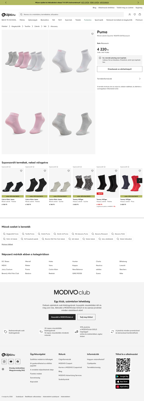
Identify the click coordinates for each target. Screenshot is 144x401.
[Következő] (138, 2)
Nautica (99, 265)
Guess (98, 273)
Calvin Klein (53, 269)
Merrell (28, 261)
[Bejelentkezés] (129, 14)
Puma (102, 32)
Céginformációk (65, 359)
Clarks (98, 261)
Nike (121, 273)
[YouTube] (10, 361)
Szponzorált (5, 167)
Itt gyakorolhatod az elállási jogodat (41, 364)
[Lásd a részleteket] (139, 78)
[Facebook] (17, 361)
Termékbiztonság (93, 367)
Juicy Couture (7, 269)
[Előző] (5, 2)
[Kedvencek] (134, 14)
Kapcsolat (34, 382)
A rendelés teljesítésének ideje (42, 370)
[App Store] (122, 382)
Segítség (139, 8)
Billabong (123, 261)
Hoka (51, 261)
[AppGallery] (122, 387)
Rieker (27, 265)
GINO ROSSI (77, 273)
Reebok (52, 273)
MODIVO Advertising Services (70, 375)
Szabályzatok (64, 379)
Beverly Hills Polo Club (10, 273)
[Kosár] (139, 14)
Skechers (123, 269)
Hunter (75, 261)
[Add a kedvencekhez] (92, 33)
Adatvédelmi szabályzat (51, 397)
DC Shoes (5, 261)
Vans (51, 265)
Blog (94, 8)
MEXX (4, 265)
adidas (98, 269)
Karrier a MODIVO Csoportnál (70, 367)
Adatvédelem (65, 397)
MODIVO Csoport (65, 363)
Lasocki (122, 265)
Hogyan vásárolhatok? (95, 359)
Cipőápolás (91, 363)
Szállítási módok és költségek (41, 359)
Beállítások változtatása (33, 397)
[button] (25, 61)
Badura (28, 273)
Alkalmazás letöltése (106, 8)
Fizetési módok (36, 374)
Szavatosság (35, 378)
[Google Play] (122, 376)
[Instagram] (4, 361)
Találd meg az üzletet (125, 8)
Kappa (75, 265)
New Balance (77, 269)
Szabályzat (19, 397)
